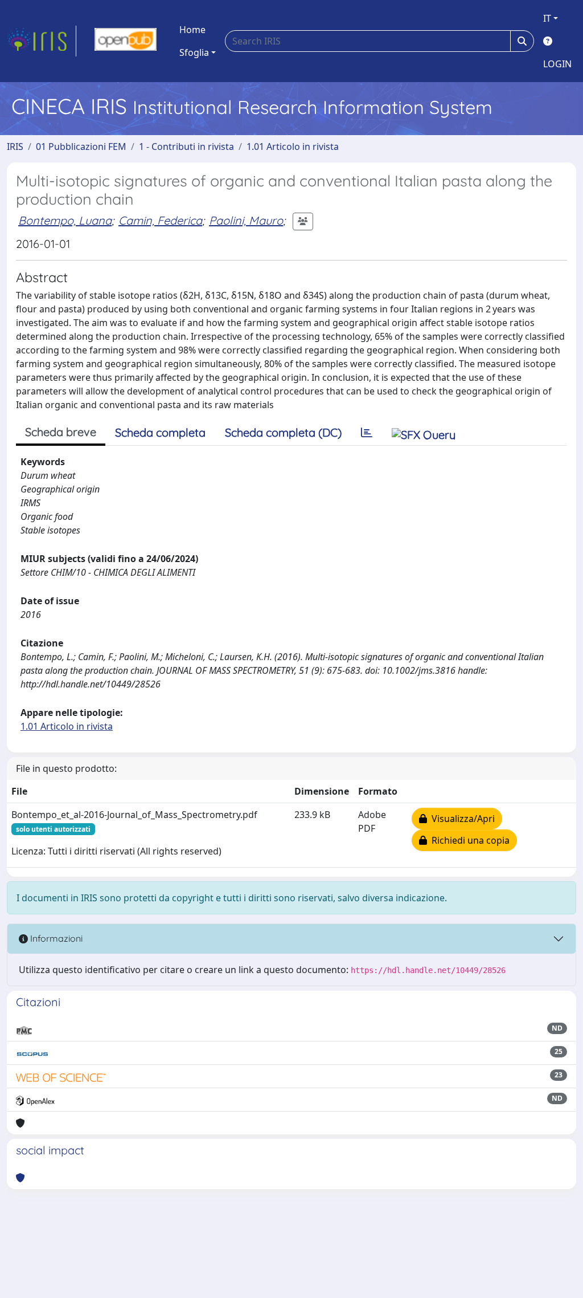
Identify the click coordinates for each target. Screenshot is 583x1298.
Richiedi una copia (468, 840)
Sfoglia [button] (194, 52)
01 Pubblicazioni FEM (81, 146)
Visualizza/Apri (461, 818)
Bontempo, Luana (65, 220)
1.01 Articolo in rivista (293, 146)
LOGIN (557, 64)
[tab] (366, 433)
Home (192, 29)
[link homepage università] (125, 41)
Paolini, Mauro (246, 220)
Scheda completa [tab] (160, 432)
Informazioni (55, 938)
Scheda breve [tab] (60, 432)
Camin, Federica (160, 220)
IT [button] (547, 18)
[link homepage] (41, 41)
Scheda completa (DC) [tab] (283, 432)
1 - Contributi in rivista (186, 146)
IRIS (15, 146)
